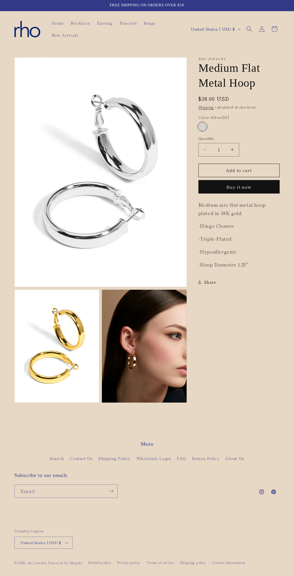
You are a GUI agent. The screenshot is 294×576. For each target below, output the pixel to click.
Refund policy (99, 562)
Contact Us (81, 458)
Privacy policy (128, 562)
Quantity (206, 138)
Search (57, 458)
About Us (234, 458)
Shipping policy (193, 562)
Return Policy (206, 458)
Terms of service (160, 562)
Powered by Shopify (65, 562)
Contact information (228, 562)
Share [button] (210, 282)
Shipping (206, 107)
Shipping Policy (114, 458)
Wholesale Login (153, 458)
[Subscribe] (111, 491)
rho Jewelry (37, 562)
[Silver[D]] (202, 127)
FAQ (181, 458)
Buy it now (239, 187)
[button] (249, 29)
